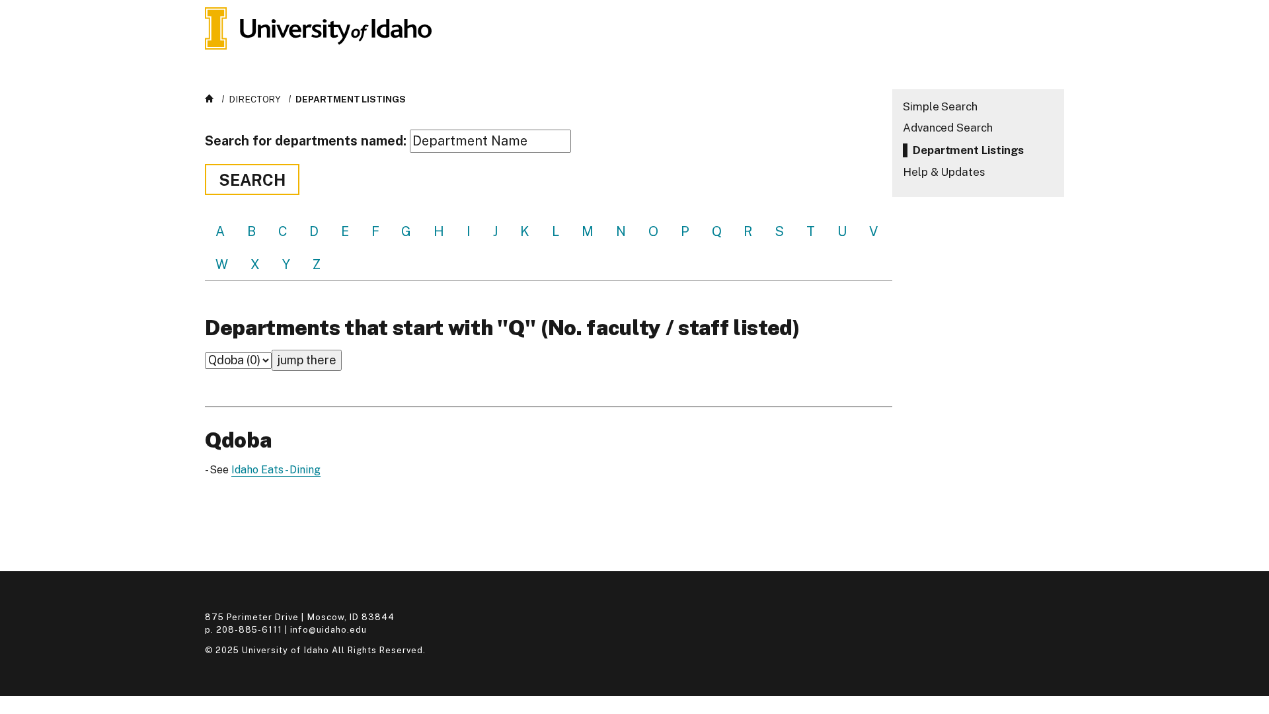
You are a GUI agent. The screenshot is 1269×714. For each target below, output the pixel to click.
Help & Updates (944, 171)
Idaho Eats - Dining (276, 469)
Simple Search (940, 106)
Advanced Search (948, 127)
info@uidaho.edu (328, 630)
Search (252, 180)
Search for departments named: (305, 141)
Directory (255, 99)
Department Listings (350, 99)
